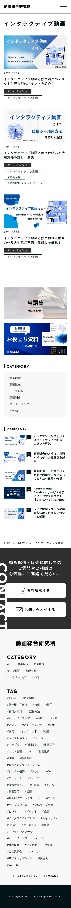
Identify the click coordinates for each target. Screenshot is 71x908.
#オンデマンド (28, 731)
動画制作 (15, 397)
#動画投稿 (43, 751)
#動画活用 (14, 177)
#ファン (35, 771)
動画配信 (15, 378)
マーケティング (18, 91)
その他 (13, 410)
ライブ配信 (16, 391)
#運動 (51, 724)
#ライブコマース (17, 804)
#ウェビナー (32, 844)
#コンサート (14, 778)
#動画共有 (26, 758)
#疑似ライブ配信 (43, 804)
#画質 (10, 731)
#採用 (48, 704)
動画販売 (15, 384)
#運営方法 (34, 711)
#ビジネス (13, 811)
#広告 (54, 718)
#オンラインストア (18, 718)
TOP (7, 543)
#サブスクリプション (20, 858)
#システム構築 (16, 771)
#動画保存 (49, 744)
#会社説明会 (14, 851)
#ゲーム (49, 784)
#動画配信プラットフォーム (26, 183)
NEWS (22, 543)
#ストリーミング (32, 724)
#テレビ (51, 798)
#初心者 (12, 697)
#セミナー (42, 838)
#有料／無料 (14, 711)
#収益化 (43, 858)
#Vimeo (50, 771)
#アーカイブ (29, 824)
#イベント (31, 811)
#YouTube (13, 864)
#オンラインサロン (18, 838)
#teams (11, 824)
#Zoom (34, 784)
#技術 (36, 704)
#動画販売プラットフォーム (24, 764)
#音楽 (28, 791)
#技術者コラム (16, 784)
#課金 (48, 844)
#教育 (45, 824)
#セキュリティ (49, 818)
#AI (30, 751)
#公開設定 (31, 744)
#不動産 (40, 718)
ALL (9, 664)
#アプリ (12, 724)
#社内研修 (13, 844)
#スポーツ (34, 778)
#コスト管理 (14, 751)
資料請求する (38, 590)
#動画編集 (28, 697)
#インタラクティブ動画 (23, 97)
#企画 (46, 811)
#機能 (10, 758)
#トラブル (13, 744)
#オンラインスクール (20, 831)
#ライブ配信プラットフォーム (25, 738)
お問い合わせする (40, 609)
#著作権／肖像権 (17, 704)
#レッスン (34, 851)
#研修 (46, 731)
